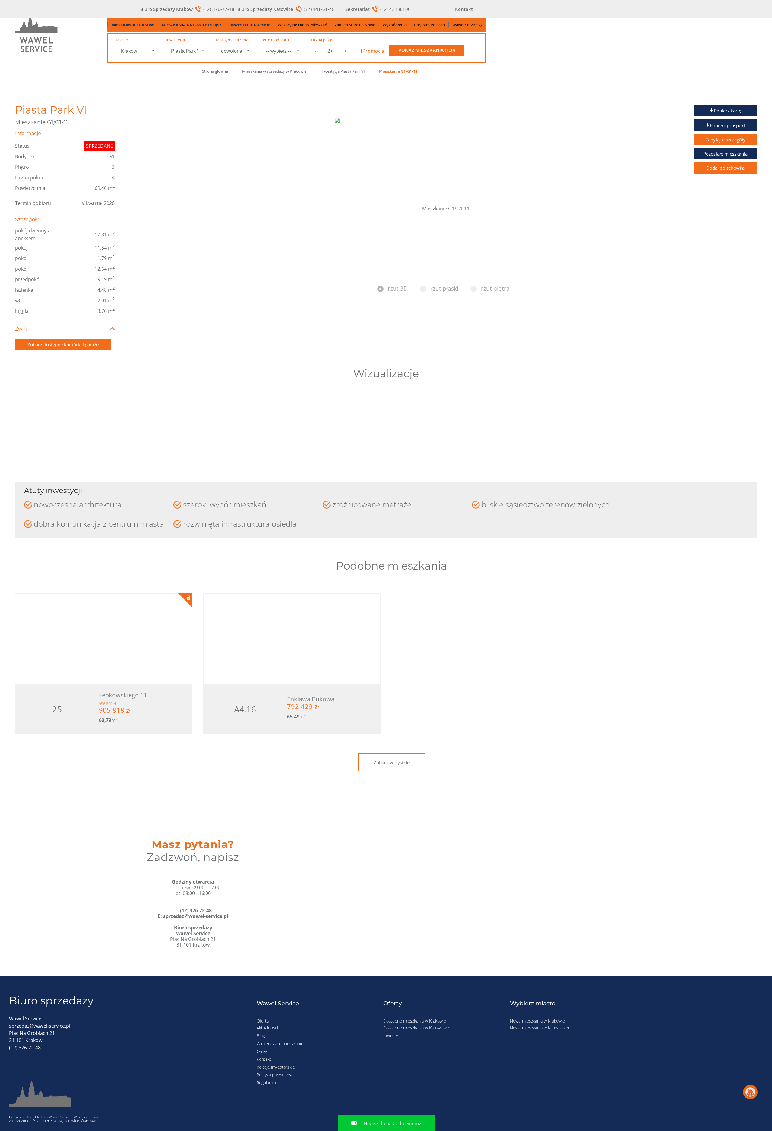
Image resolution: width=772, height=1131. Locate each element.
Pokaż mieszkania (426, 50)
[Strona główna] (36, 33)
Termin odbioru (275, 40)
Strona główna (215, 71)
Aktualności (267, 1028)
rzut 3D (398, 288)
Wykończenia (395, 24)
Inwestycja (175, 40)
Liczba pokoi (322, 40)
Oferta (263, 1021)
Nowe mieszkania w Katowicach (539, 1028)
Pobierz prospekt (727, 125)
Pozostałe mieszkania (725, 154)
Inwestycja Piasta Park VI (343, 71)
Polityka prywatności (275, 1075)
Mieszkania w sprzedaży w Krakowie (274, 71)
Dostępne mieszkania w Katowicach (416, 1028)
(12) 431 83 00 (395, 9)
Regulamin (266, 1082)
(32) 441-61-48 (319, 9)
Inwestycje (393, 1035)
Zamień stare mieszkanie (280, 1043)
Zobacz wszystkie (392, 762)
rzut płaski (444, 288)
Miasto (122, 40)
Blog (261, 1035)
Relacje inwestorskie (276, 1067)
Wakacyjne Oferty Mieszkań (302, 24)
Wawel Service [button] (465, 24)
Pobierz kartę (727, 111)
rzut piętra (495, 288)
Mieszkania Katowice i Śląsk (192, 24)
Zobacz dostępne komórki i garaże (63, 344)
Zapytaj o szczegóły (725, 140)
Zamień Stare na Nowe (355, 24)
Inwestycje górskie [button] (249, 24)
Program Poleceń (429, 24)
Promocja (373, 51)
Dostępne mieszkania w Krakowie (414, 1021)
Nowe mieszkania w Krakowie (537, 1021)
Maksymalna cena (232, 40)
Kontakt (264, 1059)
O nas (262, 1051)
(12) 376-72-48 (218, 9)
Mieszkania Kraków (132, 24)
